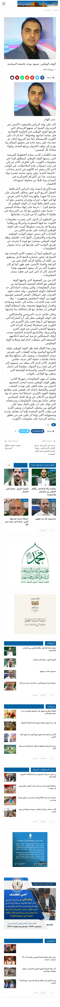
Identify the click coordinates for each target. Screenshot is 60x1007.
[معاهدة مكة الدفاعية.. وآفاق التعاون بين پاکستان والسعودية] (44, 477)
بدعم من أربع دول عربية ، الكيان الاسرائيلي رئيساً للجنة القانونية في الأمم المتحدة (44, 449)
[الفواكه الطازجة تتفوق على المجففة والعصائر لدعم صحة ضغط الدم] (10, 714)
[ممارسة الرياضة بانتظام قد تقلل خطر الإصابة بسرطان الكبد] (10, 749)
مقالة (47, 425)
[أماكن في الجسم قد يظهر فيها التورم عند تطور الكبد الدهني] (10, 737)
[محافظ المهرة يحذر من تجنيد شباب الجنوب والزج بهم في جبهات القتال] (10, 789)
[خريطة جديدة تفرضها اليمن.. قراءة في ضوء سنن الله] (16, 507)
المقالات (52, 470)
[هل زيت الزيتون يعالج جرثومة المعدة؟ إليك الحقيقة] (10, 725)
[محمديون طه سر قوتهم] (44, 507)
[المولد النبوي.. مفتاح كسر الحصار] (16, 477)
